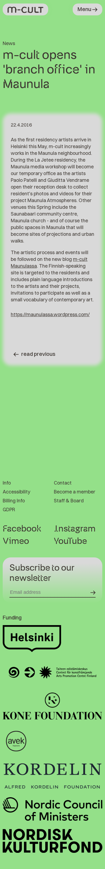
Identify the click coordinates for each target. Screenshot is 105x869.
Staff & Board (69, 500)
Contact (63, 483)
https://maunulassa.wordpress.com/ (50, 314)
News (9, 43)
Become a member (74, 492)
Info (7, 483)
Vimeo (16, 541)
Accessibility (16, 492)
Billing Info (14, 500)
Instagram (75, 528)
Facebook (22, 528)
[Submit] (93, 592)
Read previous (38, 353)
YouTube (70, 541)
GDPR (9, 509)
